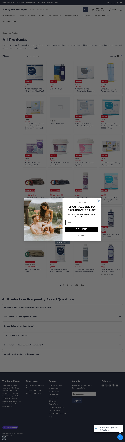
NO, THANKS (81, 235)
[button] (4, 438)
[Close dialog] (98, 200)
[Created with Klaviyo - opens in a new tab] (62, 242)
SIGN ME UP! (82, 229)
